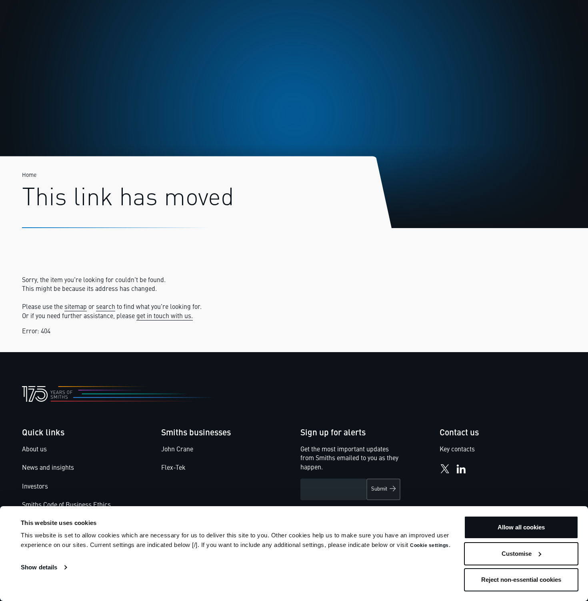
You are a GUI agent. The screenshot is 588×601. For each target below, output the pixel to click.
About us (34, 450)
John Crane (177, 450)
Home (29, 175)
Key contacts (457, 450)
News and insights (48, 468)
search (105, 307)
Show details (39, 567)
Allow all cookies (521, 527)
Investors (35, 487)
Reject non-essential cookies (521, 579)
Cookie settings (429, 545)
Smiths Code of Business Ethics (66, 505)
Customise (517, 553)
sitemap (75, 307)
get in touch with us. (164, 316)
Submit (379, 489)
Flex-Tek (173, 468)
